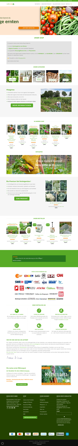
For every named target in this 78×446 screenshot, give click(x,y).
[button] (60, 0)
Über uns (68, 4)
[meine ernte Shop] (10, 4)
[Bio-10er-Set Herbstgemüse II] (45, 129)
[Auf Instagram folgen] (10, 408)
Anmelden (61, 425)
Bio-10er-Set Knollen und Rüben (66, 136)
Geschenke (25, 409)
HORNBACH (41, 53)
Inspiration (42, 407)
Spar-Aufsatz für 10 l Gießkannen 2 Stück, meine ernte (25, 236)
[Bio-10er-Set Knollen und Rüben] (67, 129)
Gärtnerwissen (23, 347)
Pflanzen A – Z (43, 404)
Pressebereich (43, 411)
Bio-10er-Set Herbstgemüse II (44, 136)
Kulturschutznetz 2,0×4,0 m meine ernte (65, 236)
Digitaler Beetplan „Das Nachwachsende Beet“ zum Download (33, 138)
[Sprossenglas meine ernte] (39, 228)
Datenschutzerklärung (44, 441)
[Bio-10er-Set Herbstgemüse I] (22, 129)
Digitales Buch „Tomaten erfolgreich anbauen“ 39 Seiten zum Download (11, 138)
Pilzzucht (63, 4)
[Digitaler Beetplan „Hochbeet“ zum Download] (56, 129)
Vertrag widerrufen (30, 417)
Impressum (31, 441)
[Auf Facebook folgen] (8, 408)
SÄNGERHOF (59, 53)
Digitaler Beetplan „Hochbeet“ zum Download (55, 137)
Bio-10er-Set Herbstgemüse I (22, 136)
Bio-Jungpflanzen (57, 4)
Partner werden (43, 414)
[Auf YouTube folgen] (14, 408)
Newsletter (50, 0)
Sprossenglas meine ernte (39, 236)
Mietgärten (37, 4)
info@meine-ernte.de (11, 401)
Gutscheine (26, 411)
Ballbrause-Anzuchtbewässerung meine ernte (52, 236)
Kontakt (54, 0)
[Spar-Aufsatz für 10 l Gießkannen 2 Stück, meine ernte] (26, 228)
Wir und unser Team (11, 352)
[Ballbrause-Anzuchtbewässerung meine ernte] (52, 228)
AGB (24, 414)
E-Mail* (58, 411)
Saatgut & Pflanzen (27, 402)
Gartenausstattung (27, 407)
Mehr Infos (11, 146)
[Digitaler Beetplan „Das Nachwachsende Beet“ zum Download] (33, 129)
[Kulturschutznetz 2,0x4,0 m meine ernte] (65, 228)
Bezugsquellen (22, 58)
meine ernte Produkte (46, 4)
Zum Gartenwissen (42, 0)
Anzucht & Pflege (27, 404)
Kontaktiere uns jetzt (63, 319)
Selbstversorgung (44, 402)
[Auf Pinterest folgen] (12, 408)
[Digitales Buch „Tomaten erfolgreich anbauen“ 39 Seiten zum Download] (11, 129)
